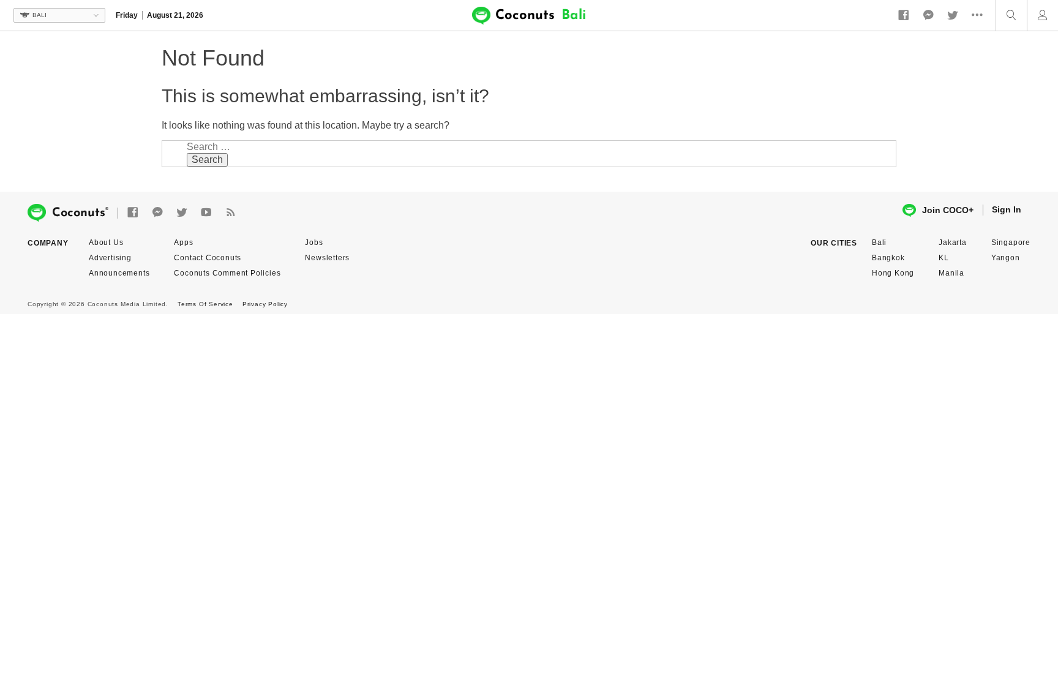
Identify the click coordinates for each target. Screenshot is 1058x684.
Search (207, 159)
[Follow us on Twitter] (952, 15)
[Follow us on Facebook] (903, 15)
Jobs (314, 242)
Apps (183, 242)
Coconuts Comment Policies (227, 273)
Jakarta (953, 242)
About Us (106, 242)
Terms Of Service (205, 304)
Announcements (119, 273)
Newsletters (327, 258)
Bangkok (888, 258)
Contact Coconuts (207, 258)
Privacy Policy (265, 304)
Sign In (1006, 209)
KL (944, 258)
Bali (879, 242)
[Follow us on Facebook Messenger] (928, 15)
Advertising (110, 258)
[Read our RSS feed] (231, 213)
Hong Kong (893, 273)
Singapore (1010, 242)
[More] (980, 15)
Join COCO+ (948, 210)
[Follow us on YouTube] (206, 213)
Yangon (1005, 258)
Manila (951, 273)
